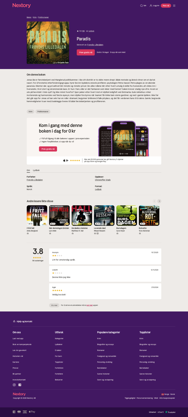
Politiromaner (43, 17)
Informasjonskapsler (167, 398)
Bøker (29, 17)
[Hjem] (75, 5)
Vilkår (156, 398)
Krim (35, 17)
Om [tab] (28, 170)
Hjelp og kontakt (24, 321)
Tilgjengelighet (130, 398)
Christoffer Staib (103, 180)
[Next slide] (159, 201)
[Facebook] (19, 384)
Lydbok (98, 189)
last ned (90, 305)
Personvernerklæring (145, 398)
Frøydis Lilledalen (95, 44)
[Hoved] (174, 6)
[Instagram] (14, 384)
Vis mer (54, 305)
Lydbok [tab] (36, 170)
